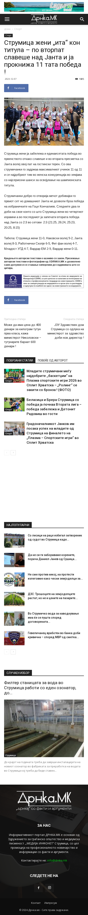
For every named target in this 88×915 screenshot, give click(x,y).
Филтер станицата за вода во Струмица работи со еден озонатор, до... (40, 687)
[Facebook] (38, 888)
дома (7, 29)
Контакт (36, 903)
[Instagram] (49, 888)
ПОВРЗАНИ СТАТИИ (20, 360)
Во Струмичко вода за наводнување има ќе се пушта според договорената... (53, 617)
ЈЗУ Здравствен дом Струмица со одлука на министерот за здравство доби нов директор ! (65, 331)
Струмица (10, 755)
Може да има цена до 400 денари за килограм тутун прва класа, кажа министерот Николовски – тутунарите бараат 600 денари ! (22, 335)
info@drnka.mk (57, 860)
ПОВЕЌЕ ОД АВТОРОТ (53, 360)
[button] (82, 19)
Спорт (18, 29)
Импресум (50, 903)
